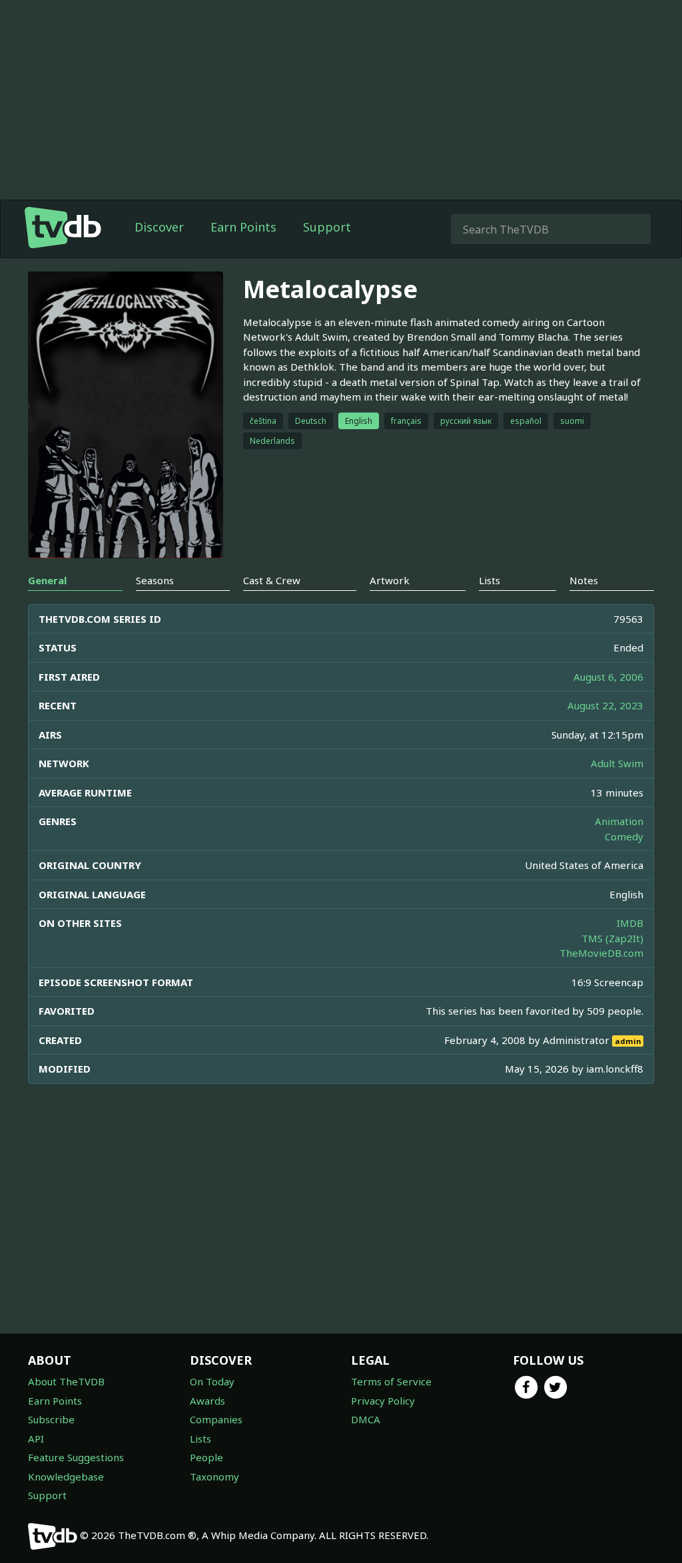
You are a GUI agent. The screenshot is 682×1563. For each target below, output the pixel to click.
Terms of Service (391, 1381)
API (36, 1438)
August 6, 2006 (608, 676)
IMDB (630, 923)
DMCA (365, 1419)
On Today (212, 1381)
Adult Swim (617, 763)
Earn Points (243, 227)
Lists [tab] (489, 580)
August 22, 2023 (605, 705)
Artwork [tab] (390, 580)
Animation (619, 821)
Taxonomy (214, 1476)
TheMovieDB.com (601, 952)
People (206, 1457)
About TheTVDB (66, 1381)
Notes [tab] (583, 580)
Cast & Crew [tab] (271, 580)
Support (327, 227)
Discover (159, 227)
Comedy (624, 836)
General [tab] (47, 580)
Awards (207, 1400)
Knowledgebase (66, 1476)
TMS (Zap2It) (612, 938)
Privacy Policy (383, 1400)
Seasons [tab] (155, 580)
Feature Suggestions (76, 1457)
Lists (200, 1438)
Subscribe (51, 1419)
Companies (216, 1419)
